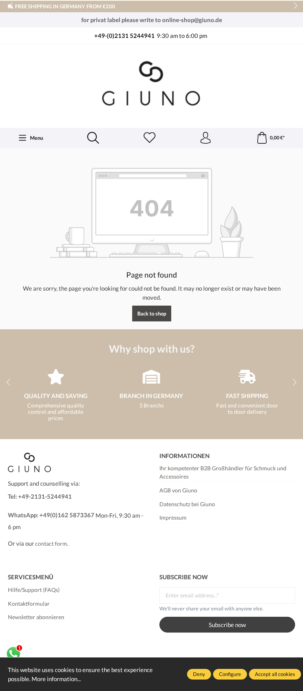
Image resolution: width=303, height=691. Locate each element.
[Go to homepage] (151, 85)
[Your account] (205, 138)
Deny (199, 674)
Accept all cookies (275, 674)
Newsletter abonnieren (36, 617)
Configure (230, 674)
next (293, 6)
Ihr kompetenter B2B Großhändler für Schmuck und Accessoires (222, 472)
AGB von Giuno (178, 490)
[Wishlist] (149, 138)
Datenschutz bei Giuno (187, 504)
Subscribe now (227, 624)
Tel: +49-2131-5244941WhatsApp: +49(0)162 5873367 (51, 506)
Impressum (173, 517)
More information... (56, 678)
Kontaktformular (29, 604)
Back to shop (151, 313)
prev (12, 6)
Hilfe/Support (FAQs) (34, 590)
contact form (51, 544)
